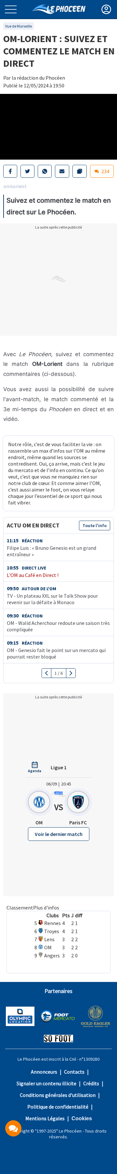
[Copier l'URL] (79, 171)
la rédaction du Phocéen (38, 77)
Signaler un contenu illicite (46, 1083)
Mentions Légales (45, 1118)
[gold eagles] (95, 1017)
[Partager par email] (62, 171)
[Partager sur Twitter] (27, 171)
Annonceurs (44, 1071)
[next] (70, 673)
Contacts (74, 1071)
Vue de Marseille (18, 26)
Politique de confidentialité (57, 1106)
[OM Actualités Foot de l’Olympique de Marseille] (58, 9)
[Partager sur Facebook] (10, 171)
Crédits (91, 1083)
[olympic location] (20, 1017)
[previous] (46, 673)
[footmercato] (57, 1017)
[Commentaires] (13, 1128)
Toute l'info (95, 525)
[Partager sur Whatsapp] (45, 171)
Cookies (82, 1118)
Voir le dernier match (59, 834)
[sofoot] (58, 1039)
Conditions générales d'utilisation (58, 1095)
